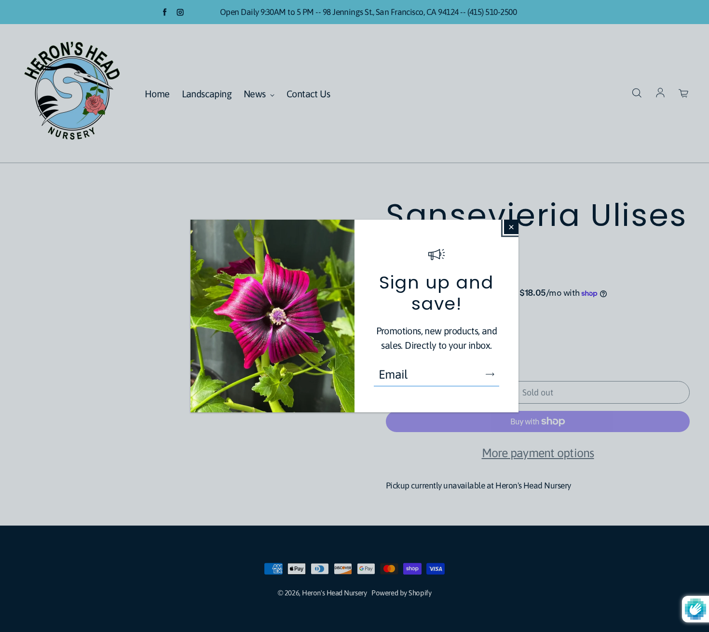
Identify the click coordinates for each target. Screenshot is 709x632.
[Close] (511, 227)
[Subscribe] (490, 374)
